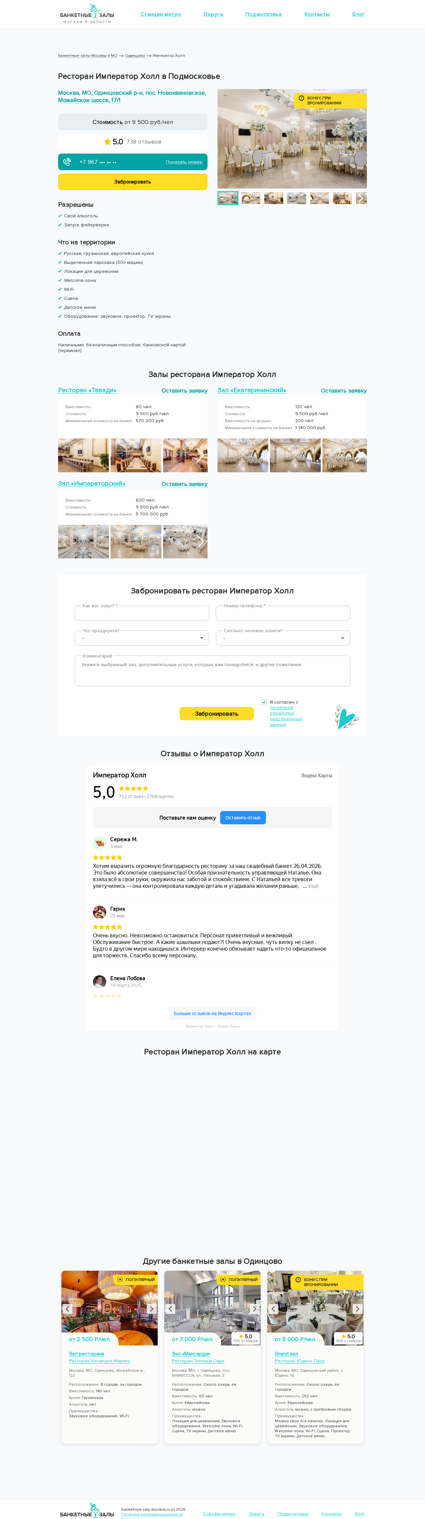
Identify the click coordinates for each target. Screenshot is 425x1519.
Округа (213, 14)
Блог (359, 14)
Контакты (317, 14)
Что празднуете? (101, 630)
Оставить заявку (185, 390)
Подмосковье (263, 14)
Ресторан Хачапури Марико (99, 1361)
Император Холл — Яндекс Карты (212, 1026)
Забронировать (216, 713)
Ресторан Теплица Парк (198, 1361)
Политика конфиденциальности (152, 1514)
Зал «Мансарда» (191, 1353)
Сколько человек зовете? (253, 630)
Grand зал (286, 1353)
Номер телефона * (244, 605)
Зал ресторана (86, 1353)
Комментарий (97, 655)
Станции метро (161, 14)
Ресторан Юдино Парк (300, 1361)
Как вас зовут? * (100, 605)
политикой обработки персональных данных (286, 716)
